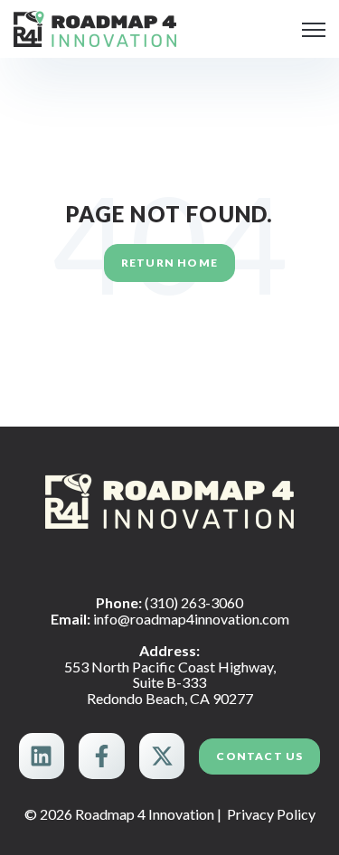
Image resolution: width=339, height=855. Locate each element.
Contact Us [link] (259, 756)
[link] (95, 26)
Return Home (169, 262)
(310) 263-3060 (194, 602)
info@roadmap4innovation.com (191, 618)
